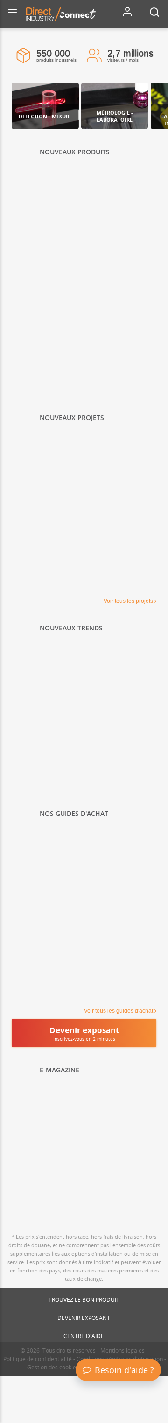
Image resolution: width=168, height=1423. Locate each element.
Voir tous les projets (128, 601)
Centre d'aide (83, 1336)
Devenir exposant (83, 1318)
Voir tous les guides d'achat (118, 1011)
